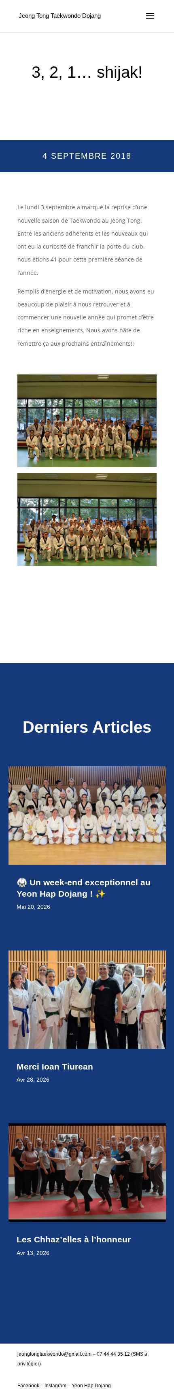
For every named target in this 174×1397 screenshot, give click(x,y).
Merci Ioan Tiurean (56, 1066)
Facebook (28, 1385)
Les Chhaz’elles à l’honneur (75, 1239)
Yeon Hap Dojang (91, 1385)
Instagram (55, 1385)
